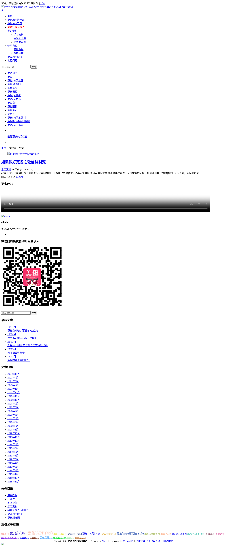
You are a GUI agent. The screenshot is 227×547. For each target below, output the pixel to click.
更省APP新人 (14, 84)
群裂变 (19, 177)
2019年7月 (13, 452)
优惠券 (11, 114)
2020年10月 (13, 400)
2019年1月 (13, 474)
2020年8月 (13, 407)
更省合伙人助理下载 (196, 534)
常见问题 (12, 60)
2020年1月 (13, 429)
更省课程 (12, 91)
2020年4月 (13, 422)
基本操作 (18, 53)
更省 (9, 77)
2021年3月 (13, 381)
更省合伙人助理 (179, 534)
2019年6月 (13, 455)
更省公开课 (20, 38)
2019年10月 (13, 440)
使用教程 (12, 45)
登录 (42, 3)
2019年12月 (13, 433)
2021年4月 (13, 377)
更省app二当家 (15, 125)
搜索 (34, 67)
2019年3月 (13, 466)
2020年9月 (13, 403)
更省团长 (12, 106)
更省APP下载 (14, 23)
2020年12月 (13, 392)
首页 (9, 16)
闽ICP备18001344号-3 (148, 541)
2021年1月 (13, 388)
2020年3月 (13, 426)
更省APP (12, 73)
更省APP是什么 (15, 19)
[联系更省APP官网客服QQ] (2, 544)
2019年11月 (13, 437)
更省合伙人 (166, 534)
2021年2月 (13, 385)
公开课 (11, 499)
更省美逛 (34, 538)
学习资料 (12, 31)
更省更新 (12, 110)
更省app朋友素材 (16, 117)
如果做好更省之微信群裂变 (23, 162)
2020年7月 (13, 411)
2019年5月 (13, 459)
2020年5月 (13, 418)
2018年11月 (13, 481)
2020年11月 (13, 396)
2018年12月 (13, 478)
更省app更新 (14, 99)
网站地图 (168, 541)
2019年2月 (13, 470)
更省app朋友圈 (15, 80)
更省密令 (12, 103)
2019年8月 (13, 448)
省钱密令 (12, 88)
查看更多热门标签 (17, 136)
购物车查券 (80, 538)
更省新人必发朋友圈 (18, 121)
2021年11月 (13, 374)
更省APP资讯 (14, 57)
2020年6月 (13, 414)
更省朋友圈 (20, 42)
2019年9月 (13, 444)
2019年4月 (13, 463)
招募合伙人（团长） (18, 510)
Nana (104, 541)
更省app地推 (14, 95)
